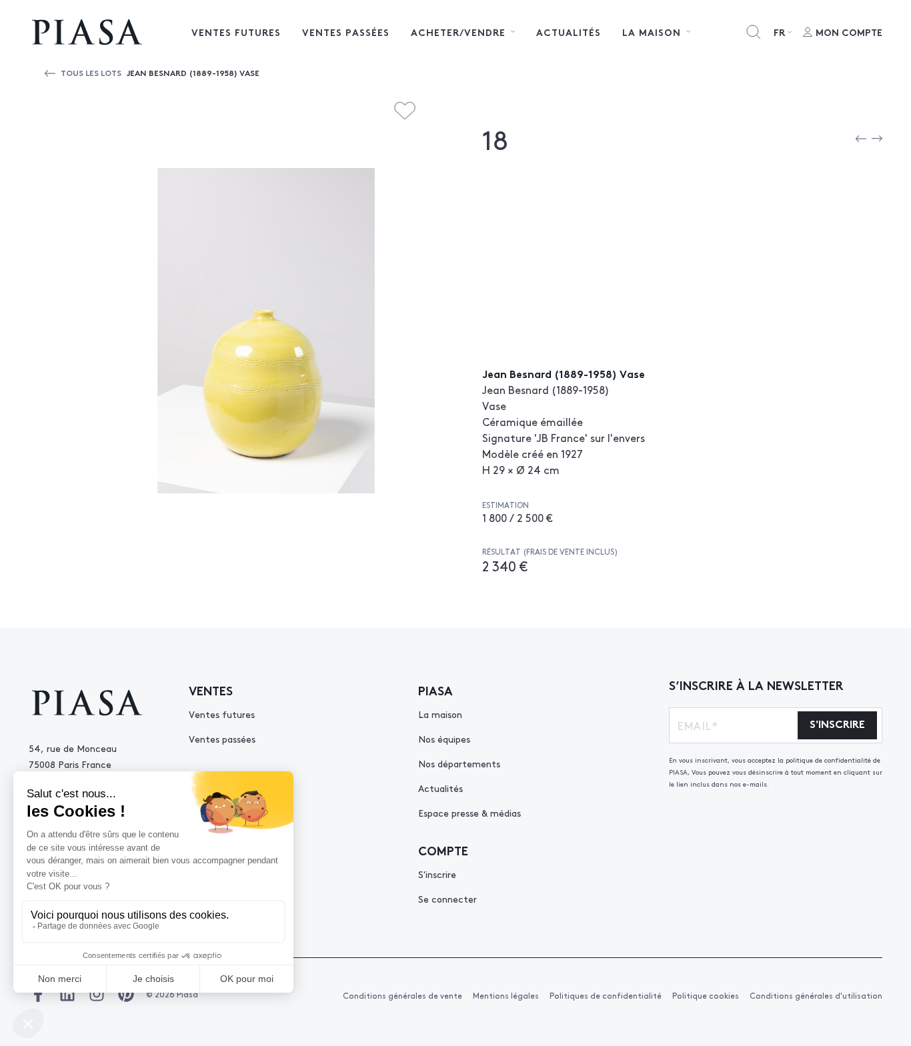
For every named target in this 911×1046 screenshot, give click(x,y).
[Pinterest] (126, 994)
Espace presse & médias (469, 812)
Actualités (568, 32)
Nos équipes (444, 738)
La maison (440, 714)
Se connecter (447, 898)
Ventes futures (236, 32)
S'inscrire (437, 874)
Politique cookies (705, 995)
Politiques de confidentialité (606, 995)
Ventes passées (345, 32)
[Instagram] (96, 994)
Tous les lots (91, 72)
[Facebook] (38, 994)
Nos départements (459, 763)
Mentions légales (506, 995)
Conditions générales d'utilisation (816, 995)
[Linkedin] (67, 994)
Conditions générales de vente (402, 995)
